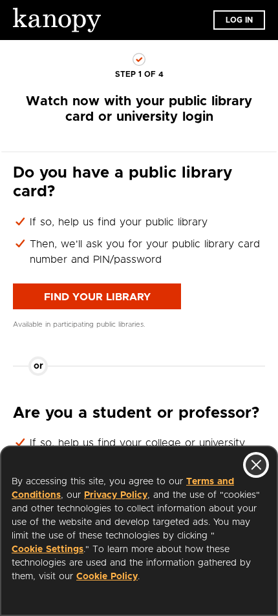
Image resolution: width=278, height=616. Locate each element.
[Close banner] (256, 465)
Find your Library (97, 297)
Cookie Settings (47, 549)
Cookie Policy (107, 576)
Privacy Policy (115, 495)
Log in (239, 20)
